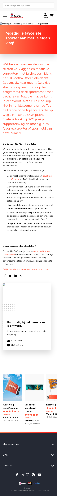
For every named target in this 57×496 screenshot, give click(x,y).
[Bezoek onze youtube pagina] (39, 474)
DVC (5, 455)
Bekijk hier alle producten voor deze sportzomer (26, 269)
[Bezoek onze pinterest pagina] (33, 474)
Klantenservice (11, 444)
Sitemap (27, 488)
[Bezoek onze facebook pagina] (17, 474)
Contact (7, 465)
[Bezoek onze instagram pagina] (27, 474)
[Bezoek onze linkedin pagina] (22, 474)
